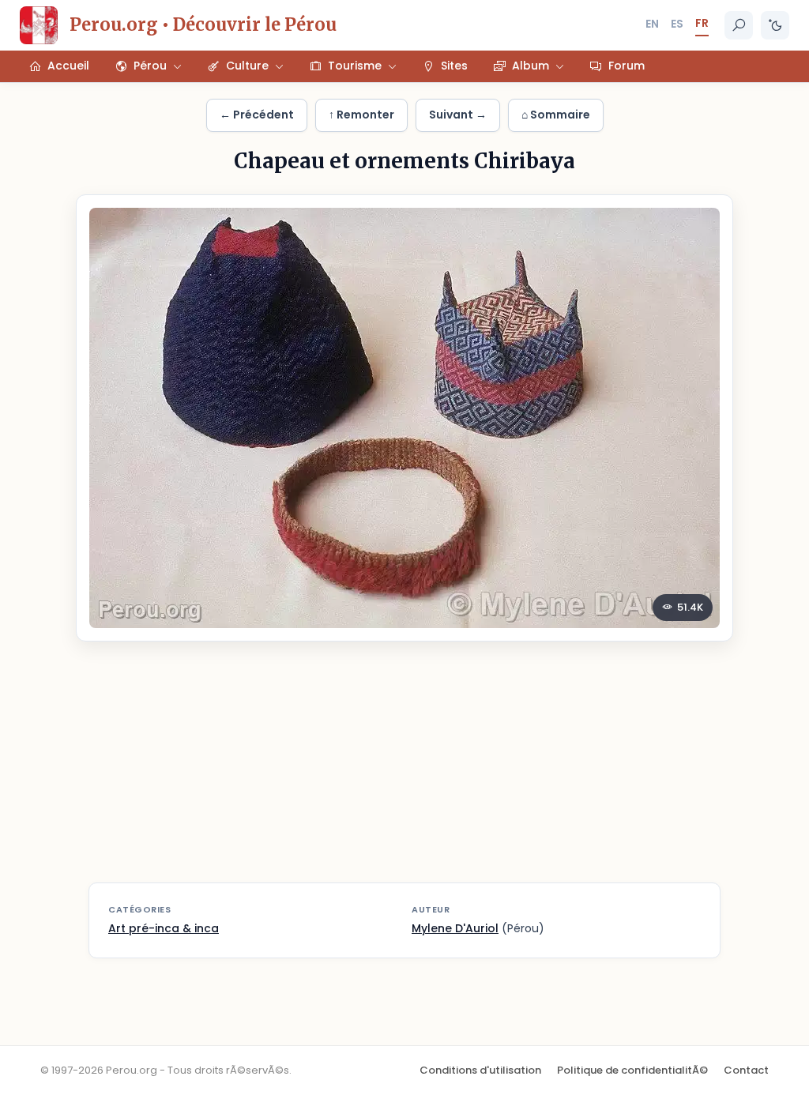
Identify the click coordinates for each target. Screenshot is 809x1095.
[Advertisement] (404, 771)
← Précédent (257, 114)
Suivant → (458, 114)
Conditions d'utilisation (480, 1070)
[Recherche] (738, 25)
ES (677, 24)
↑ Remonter (361, 114)
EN (652, 24)
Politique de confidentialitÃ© (632, 1070)
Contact (746, 1070)
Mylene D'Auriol (455, 928)
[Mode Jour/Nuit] (775, 25)
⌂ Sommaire (555, 114)
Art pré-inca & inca (163, 928)
